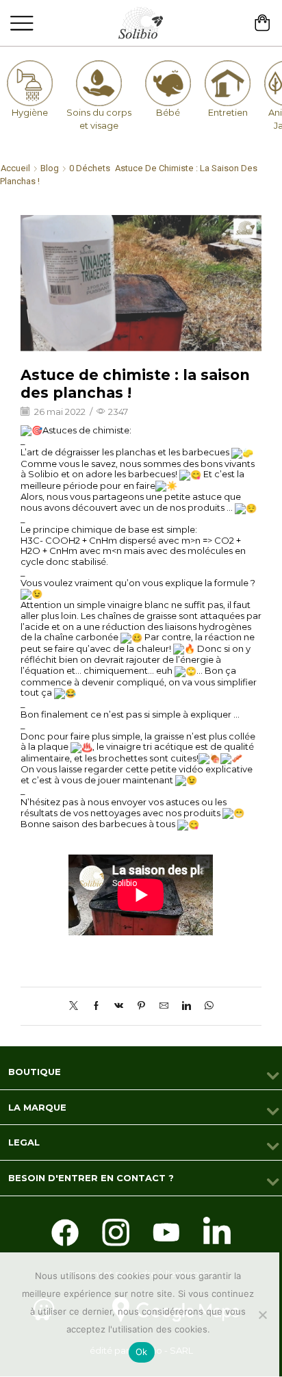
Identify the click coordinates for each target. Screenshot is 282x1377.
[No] (262, 1315)
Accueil (15, 168)
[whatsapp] (206, 1005)
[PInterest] (141, 1005)
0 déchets (89, 168)
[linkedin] (186, 1005)
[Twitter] (77, 1005)
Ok (142, 1351)
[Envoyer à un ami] (164, 1005)
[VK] (118, 1005)
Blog (49, 168)
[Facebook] (96, 1005)
